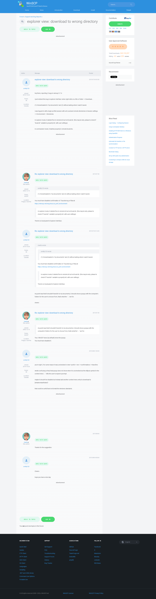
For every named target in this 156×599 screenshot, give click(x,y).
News (42, 10)
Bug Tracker (48, 563)
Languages (23, 566)
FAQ (45, 550)
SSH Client (23, 560)
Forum (129, 10)
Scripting (22, 570)
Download (76, 10)
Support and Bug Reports (33, 17)
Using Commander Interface (116, 127)
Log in (48, 29)
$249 (124, 28)
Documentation (111, 10)
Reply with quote (41, 85)
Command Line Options (27, 576)
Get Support (48, 547)
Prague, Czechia (26, 202)
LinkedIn (97, 560)
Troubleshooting (49, 553)
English (127, 542)
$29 (113, 28)
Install (93, 10)
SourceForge (73, 550)
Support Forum (49, 557)
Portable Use (24, 579)
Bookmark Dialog (113, 152)
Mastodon (97, 553)
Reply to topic (29, 29)
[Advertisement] (60, 52)
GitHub (71, 547)
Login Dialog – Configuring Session (119, 123)
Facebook (97, 547)
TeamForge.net (74, 553)
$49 (117, 28)
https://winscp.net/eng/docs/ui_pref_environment (51, 204)
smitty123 (26, 88)
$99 (121, 28)
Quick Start (23, 547)
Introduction (59, 10)
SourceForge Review (114, 63)
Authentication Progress (115, 137)
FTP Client (23, 553)
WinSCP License (68, 593)
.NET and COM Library (27, 573)
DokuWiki (72, 557)
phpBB (71, 560)
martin (26, 182)
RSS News (97, 563)
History (46, 560)
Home (27, 10)
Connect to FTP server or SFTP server (119, 148)
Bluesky (96, 557)
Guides (22, 550)
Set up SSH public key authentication (119, 156)
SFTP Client (23, 557)
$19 (110, 28)
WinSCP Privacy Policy (96, 593)
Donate (120, 24)
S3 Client (22, 563)
